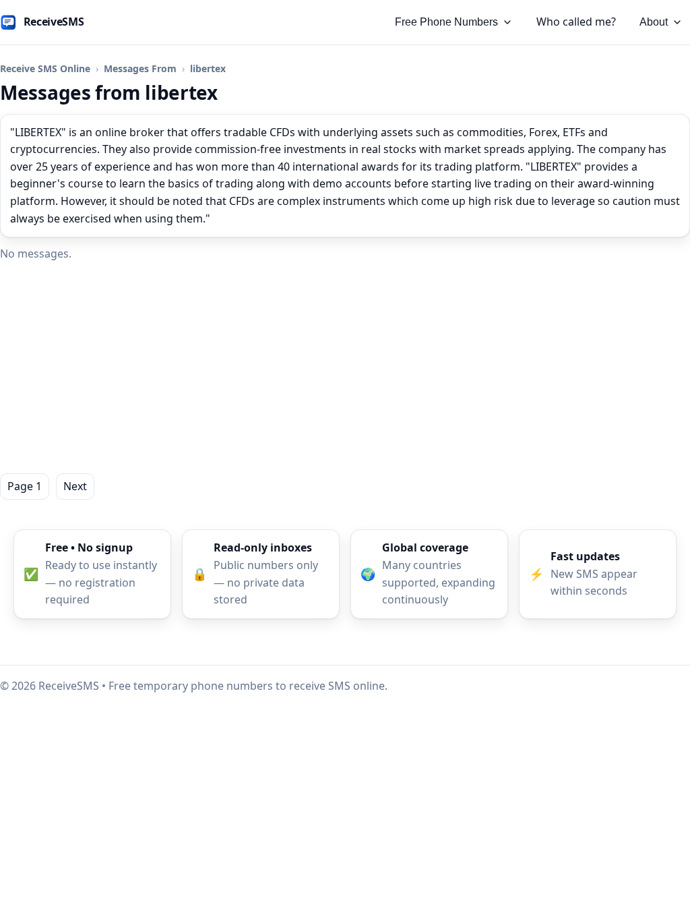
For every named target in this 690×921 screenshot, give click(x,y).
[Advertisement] (345, 368)
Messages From (140, 68)
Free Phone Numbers (446, 22)
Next (75, 486)
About (653, 22)
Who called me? (576, 21)
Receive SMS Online (45, 68)
